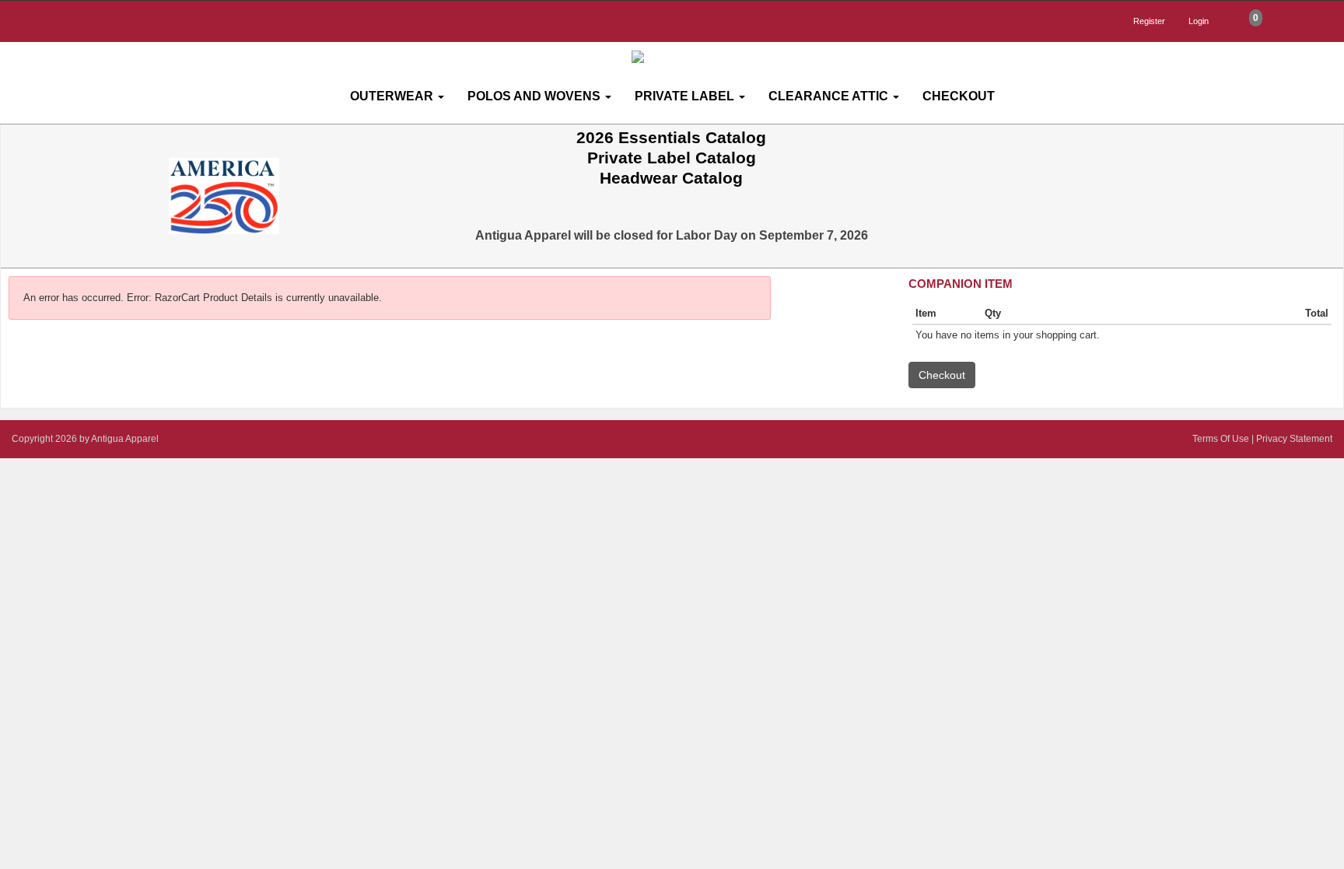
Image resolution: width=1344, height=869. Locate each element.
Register (1149, 21)
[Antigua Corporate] (678, 57)
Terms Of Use (1220, 438)
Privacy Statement (1294, 438)
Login (1198, 21)
